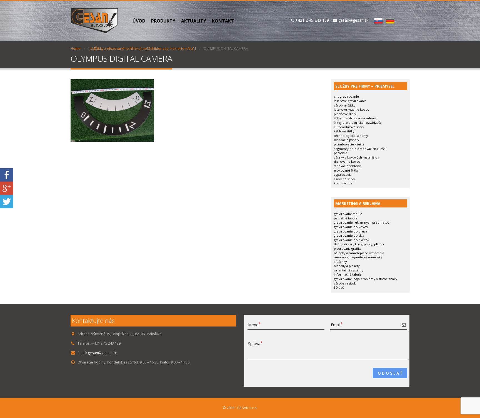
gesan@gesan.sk (102, 352)
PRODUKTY (163, 21)
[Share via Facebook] (6, 174)
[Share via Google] (6, 188)
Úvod (138, 21)
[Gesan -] (94, 20)
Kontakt (223, 21)
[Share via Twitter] (6, 201)
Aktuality (193, 21)
